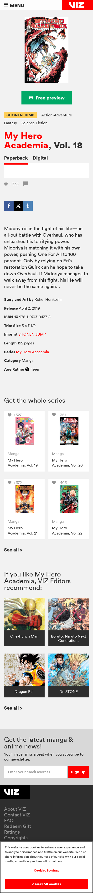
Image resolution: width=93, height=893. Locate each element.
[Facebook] (9, 206)
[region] (46, 867)
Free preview (50, 97)
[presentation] (24, 431)
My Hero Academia (26, 140)
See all (13, 549)
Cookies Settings (46, 870)
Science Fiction (34, 123)
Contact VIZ (17, 815)
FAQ (9, 820)
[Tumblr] (28, 206)
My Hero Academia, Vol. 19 (23, 463)
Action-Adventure (56, 115)
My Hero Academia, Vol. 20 (67, 463)
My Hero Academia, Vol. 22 (67, 530)
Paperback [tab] (16, 158)
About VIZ (15, 809)
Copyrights (16, 838)
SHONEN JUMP (20, 115)
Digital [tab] (40, 158)
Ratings (12, 832)
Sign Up (78, 771)
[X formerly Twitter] (18, 206)
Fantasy (10, 123)
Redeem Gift (17, 826)
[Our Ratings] (27, 369)
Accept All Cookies (46, 884)
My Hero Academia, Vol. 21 (22, 530)
